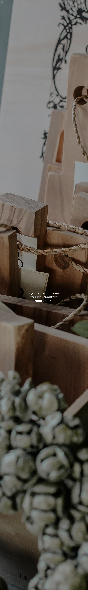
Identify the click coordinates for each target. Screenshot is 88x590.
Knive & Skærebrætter (32, 2)
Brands (58, 2)
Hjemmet (41, 2)
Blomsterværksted (53, 2)
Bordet (37, 2)
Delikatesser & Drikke (46, 2)
